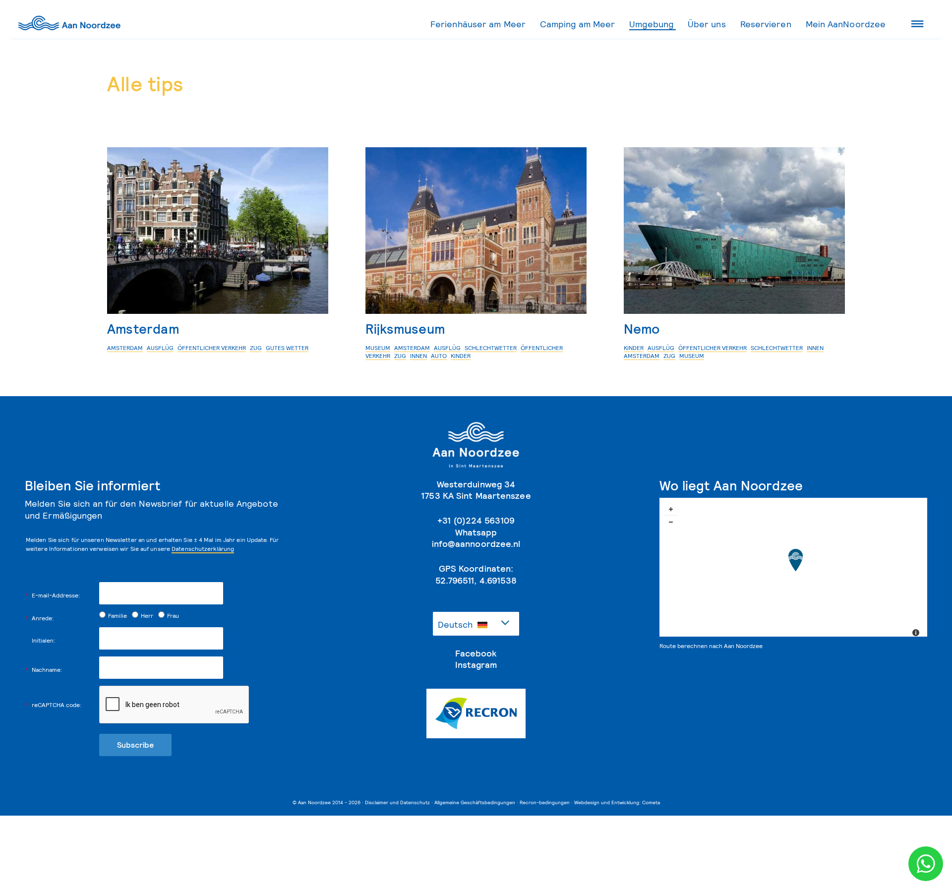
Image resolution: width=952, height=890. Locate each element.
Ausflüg (160, 348)
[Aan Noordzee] (795, 560)
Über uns (707, 23)
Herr (147, 615)
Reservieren (765, 23)
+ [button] (670, 509)
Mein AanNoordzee (846, 23)
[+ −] (793, 571)
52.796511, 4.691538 (476, 580)
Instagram (476, 664)
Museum (377, 348)
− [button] (670, 522)
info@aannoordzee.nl (476, 543)
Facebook (476, 653)
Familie (117, 615)
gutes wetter (287, 348)
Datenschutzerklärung (203, 548)
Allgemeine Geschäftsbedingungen (474, 802)
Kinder (461, 355)
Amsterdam (143, 328)
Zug (256, 348)
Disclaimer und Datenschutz (397, 802)
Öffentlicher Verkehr (212, 348)
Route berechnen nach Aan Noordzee (711, 646)
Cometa (651, 802)
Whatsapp (476, 532)
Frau (173, 615)
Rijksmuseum (405, 328)
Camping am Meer (577, 23)
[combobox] (476, 623)
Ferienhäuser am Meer (478, 23)
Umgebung (651, 23)
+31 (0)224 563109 (476, 520)
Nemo (642, 328)
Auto (439, 355)
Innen (418, 355)
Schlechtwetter (491, 348)
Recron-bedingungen (545, 802)
